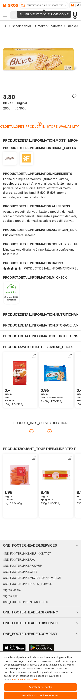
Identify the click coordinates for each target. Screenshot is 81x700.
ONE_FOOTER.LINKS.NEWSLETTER (25, 602)
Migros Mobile (12, 590)
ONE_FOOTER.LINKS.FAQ (19, 560)
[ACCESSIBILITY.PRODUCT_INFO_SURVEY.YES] (31, 431)
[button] (40, 140)
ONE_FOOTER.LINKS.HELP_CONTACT (27, 553)
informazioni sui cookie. (25, 679)
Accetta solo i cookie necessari (40, 695)
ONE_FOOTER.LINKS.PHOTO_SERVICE (27, 584)
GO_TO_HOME (10, 5)
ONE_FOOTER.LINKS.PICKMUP (22, 566)
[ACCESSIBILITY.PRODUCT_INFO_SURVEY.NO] (49, 431)
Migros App (10, 596)
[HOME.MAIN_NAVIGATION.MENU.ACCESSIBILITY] (4, 15)
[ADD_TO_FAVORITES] (74, 96)
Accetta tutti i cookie (40, 687)
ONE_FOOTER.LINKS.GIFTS (20, 572)
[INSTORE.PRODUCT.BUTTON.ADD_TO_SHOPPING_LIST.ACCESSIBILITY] (33, 356)
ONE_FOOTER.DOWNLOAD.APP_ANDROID (41, 647)
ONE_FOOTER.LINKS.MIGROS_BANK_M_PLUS (32, 578)
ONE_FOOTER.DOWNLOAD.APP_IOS (14, 647)
